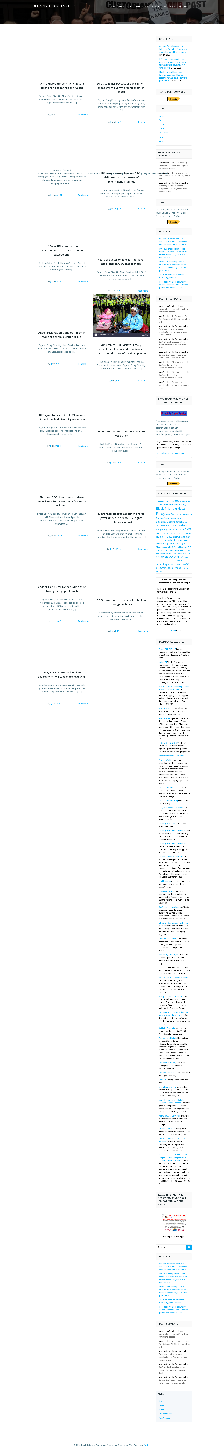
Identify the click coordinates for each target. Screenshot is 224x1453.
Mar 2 (118, 462)
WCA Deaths (175, 556)
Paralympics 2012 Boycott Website (173, 977)
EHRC (158, 533)
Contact (162, 124)
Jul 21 (118, 631)
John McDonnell (183, 540)
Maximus (160, 547)
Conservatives (179, 514)
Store (129, 6)
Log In (186, 6)
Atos (176, 501)
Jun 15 (58, 363)
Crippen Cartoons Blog (168, 800)
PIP (189, 546)
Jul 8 (118, 290)
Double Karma (165, 881)
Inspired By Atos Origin (168, 954)
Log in (161, 1405)
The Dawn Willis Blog (167, 1062)
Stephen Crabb (179, 550)
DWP (188, 529)
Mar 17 (58, 445)
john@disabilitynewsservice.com (170, 453)
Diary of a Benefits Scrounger (171, 807)
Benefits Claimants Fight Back (171, 756)
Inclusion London (169, 540)
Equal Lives (165, 533)
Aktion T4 (163, 662)
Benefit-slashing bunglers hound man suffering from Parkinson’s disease (173, 165)
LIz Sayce (181, 544)
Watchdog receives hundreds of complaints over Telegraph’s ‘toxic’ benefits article (173, 189)
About (161, 116)
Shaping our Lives (162, 550)
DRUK (181, 529)
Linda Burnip (173, 544)
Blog (121, 6)
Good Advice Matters (167, 938)
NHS (171, 547)
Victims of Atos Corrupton (169, 1116)
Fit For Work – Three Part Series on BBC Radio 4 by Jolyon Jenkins (174, 176)
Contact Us (175, 6)
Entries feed (164, 1409)
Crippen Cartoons (166, 787)
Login (161, 137)
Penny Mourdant (180, 547)
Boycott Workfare (166, 760)
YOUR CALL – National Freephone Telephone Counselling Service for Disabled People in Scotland (173, 1157)
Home (114, 6)
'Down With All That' (167, 649)
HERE (173, 630)
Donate (139, 6)
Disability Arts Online (167, 823)
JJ (51, 114)
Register (162, 1401)
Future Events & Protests (180, 533)
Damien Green (163, 518)
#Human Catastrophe (164, 501)
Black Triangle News (171, 508)
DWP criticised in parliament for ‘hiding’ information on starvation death (172, 345)
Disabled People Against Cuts (171, 856)
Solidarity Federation (167, 1028)
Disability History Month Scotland (173, 830)
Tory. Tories (160, 554)
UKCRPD (169, 553)
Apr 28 (58, 114)
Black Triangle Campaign (175, 504)
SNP (171, 550)
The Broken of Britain (168, 1038)
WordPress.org (165, 1418)
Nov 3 (58, 621)
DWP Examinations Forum (170, 907)
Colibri (147, 1445)
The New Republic (166, 1072)
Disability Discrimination (169, 521)
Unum (165, 556)
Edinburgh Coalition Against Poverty (174, 923)
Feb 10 (58, 535)
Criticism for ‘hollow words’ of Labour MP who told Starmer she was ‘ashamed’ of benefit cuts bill (173, 49)
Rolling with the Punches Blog (171, 996)
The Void (162, 1080)
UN (174, 553)
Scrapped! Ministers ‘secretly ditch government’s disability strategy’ (174, 385)
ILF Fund (159, 540)
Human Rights (164, 536)
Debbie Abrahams (177, 518)
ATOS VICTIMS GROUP (168, 743)
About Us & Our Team (155, 6)
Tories (188, 550)
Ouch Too (163, 967)
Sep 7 (118, 122)
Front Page (163, 132)
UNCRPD (180, 553)
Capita (167, 514)
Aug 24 (118, 208)
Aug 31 (58, 195)
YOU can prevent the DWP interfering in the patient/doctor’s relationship (174, 365)
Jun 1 (118, 380)
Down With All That (167, 891)
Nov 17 (117, 548)
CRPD (189, 514)
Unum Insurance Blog (168, 1087)
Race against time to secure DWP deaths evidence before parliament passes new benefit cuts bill (173, 285)
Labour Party (162, 543)
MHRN (166, 547)
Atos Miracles (164, 708)
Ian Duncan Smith (181, 536)
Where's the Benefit (167, 1128)
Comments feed (165, 1413)
